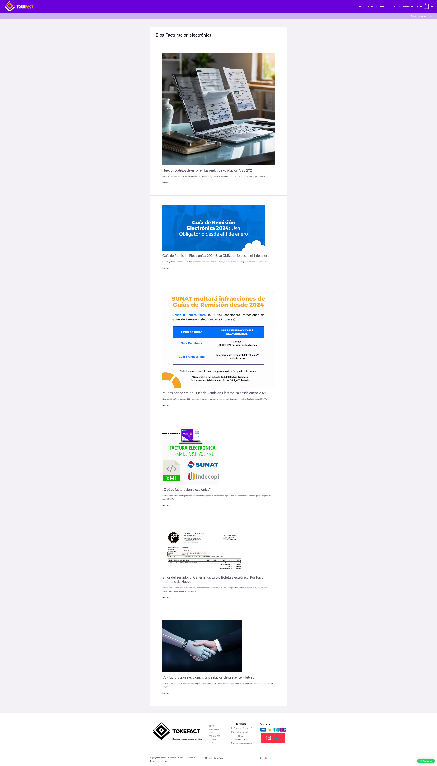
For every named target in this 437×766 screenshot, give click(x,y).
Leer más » (166, 182)
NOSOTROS (214, 729)
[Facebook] (261, 758)
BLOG (211, 743)
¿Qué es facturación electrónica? (186, 489)
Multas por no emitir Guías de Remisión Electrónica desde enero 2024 (214, 393)
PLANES (212, 732)
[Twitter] (271, 758)
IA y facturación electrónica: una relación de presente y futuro (208, 677)
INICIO (212, 726)
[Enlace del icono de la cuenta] (432, 6)
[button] (426, 761)
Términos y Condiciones (214, 758)
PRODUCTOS (214, 736)
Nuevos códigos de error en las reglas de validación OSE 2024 (208, 170)
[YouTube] (266, 758)
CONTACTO (214, 739)
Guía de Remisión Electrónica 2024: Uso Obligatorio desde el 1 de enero (215, 255)
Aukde (166, 761)
